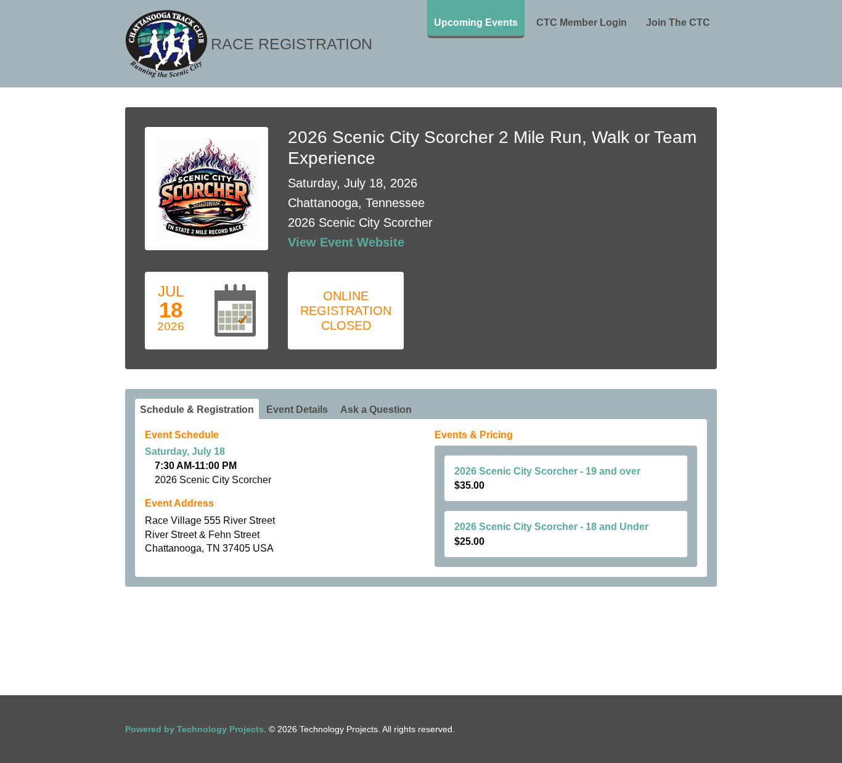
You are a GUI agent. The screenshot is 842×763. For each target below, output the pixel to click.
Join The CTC (678, 22)
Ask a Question (376, 409)
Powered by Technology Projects (194, 729)
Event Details (297, 409)
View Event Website (346, 242)
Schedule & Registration (197, 409)
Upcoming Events (476, 22)
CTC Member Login (581, 22)
